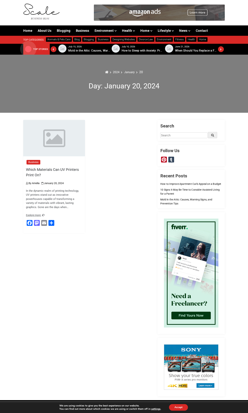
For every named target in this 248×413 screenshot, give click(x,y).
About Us (44, 30)
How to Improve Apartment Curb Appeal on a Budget (190, 183)
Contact (202, 30)
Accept (178, 407)
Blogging (63, 30)
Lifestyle (164, 30)
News (183, 30)
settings (155, 409)
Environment (104, 30)
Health (127, 30)
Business (82, 30)
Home (27, 30)
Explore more (33, 215)
